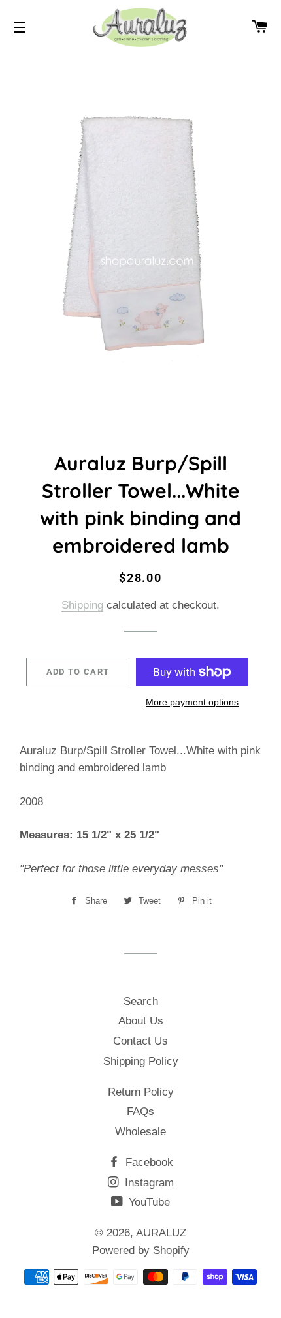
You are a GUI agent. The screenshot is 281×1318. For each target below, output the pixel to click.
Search (141, 1001)
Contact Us (140, 1041)
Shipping (82, 605)
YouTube (147, 1202)
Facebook (147, 1162)
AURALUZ (161, 1233)
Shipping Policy (140, 1061)
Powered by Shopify (141, 1250)
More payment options (192, 702)
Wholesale (140, 1132)
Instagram (148, 1182)
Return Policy (141, 1092)
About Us (140, 1021)
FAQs (140, 1111)
